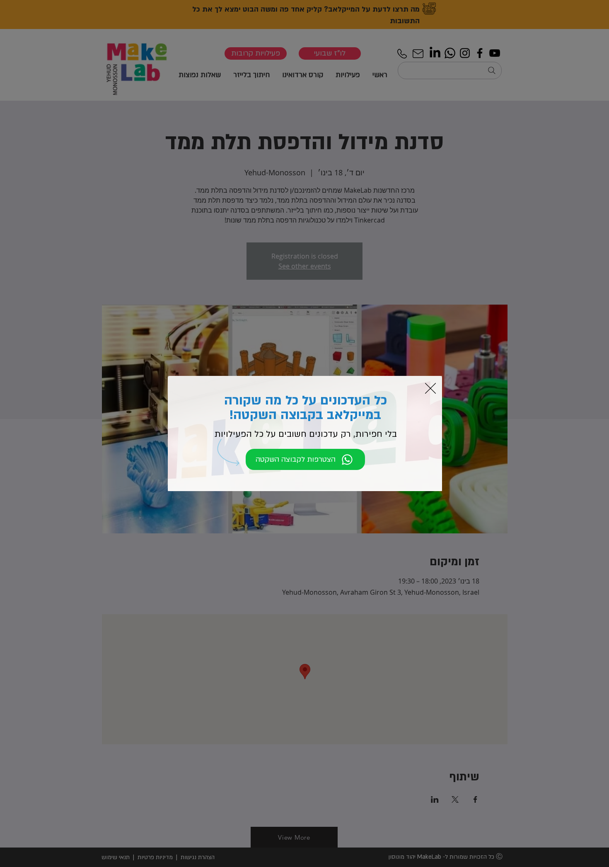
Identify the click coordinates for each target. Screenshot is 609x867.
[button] (430, 388)
